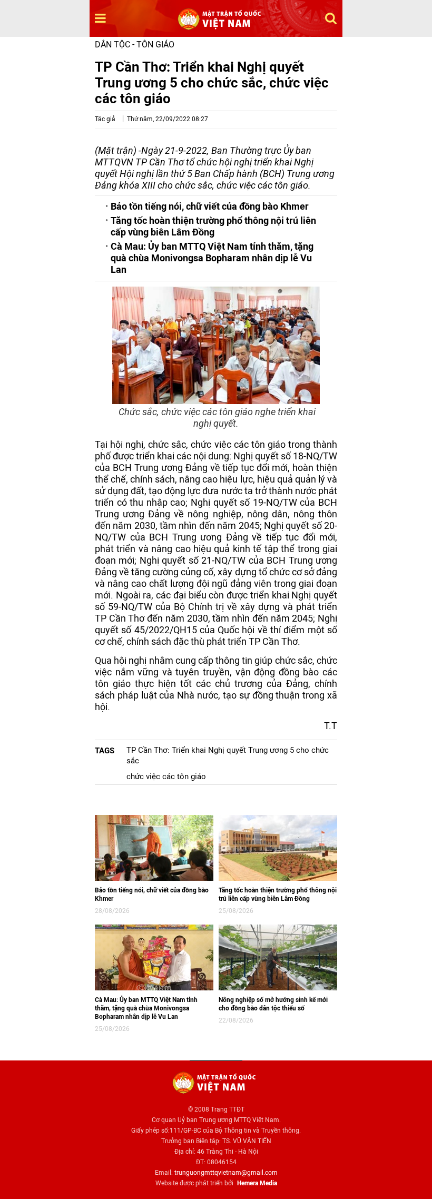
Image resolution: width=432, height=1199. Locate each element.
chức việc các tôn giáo (166, 776)
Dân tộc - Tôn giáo (134, 45)
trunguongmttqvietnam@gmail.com (226, 1172)
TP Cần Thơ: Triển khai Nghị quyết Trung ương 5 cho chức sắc (227, 755)
